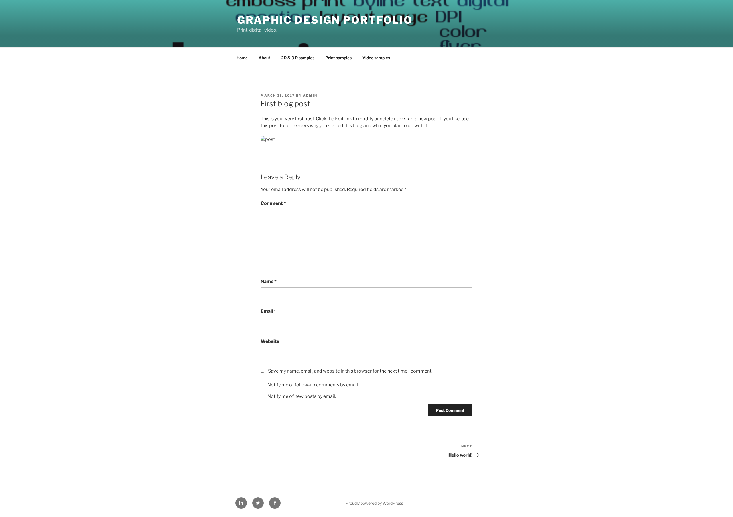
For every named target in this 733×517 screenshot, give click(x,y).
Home (242, 57)
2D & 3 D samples (297, 57)
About (264, 57)
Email (268, 311)
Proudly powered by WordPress (374, 503)
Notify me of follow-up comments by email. (313, 385)
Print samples (338, 57)
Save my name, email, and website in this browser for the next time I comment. (350, 371)
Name (269, 281)
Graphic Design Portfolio (325, 20)
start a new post (421, 118)
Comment (273, 203)
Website (270, 341)
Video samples (376, 57)
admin (310, 95)
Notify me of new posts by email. (301, 396)
